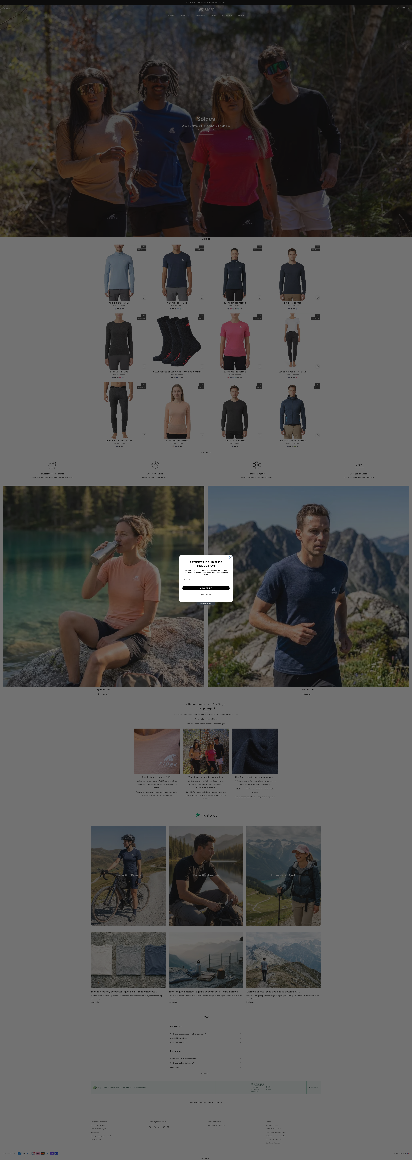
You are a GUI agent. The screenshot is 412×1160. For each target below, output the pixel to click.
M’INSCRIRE (206, 588)
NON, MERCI (206, 594)
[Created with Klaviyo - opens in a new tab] (206, 603)
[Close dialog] (230, 557)
